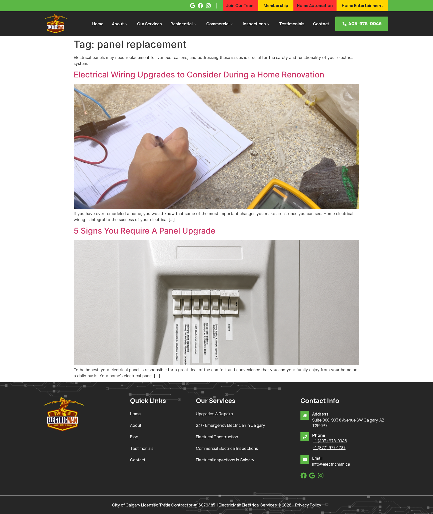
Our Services (149, 24)
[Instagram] (320, 475)
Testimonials (291, 24)
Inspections (254, 24)
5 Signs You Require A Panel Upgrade (144, 231)
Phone (318, 435)
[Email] (304, 459)
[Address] (304, 415)
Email (317, 458)
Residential (181, 24)
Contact (321, 24)
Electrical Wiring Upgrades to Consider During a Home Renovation (199, 74)
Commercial (218, 24)
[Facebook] (303, 475)
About (118, 24)
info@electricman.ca (331, 464)
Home (97, 24)
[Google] (312, 475)
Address (320, 414)
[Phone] (304, 436)
